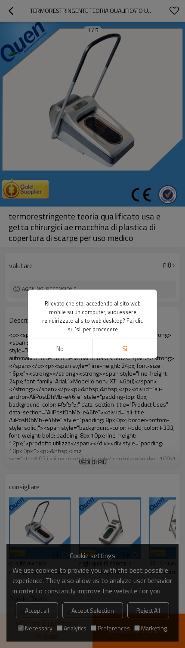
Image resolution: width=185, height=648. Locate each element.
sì (124, 349)
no (60, 349)
